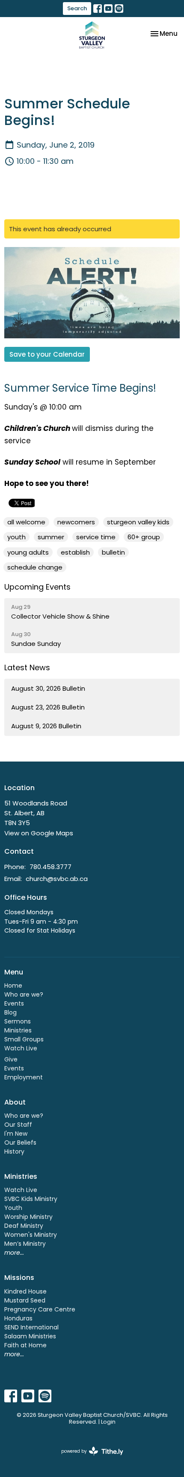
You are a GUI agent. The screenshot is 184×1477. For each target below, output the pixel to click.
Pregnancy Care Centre (39, 1309)
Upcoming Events (37, 586)
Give (11, 1059)
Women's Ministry (30, 1234)
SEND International (31, 1327)
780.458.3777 (50, 866)
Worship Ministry (28, 1216)
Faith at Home (25, 1345)
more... (14, 1252)
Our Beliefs (20, 1142)
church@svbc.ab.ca (57, 878)
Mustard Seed (24, 1300)
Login (108, 1422)
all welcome (26, 522)
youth (16, 536)
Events (14, 1003)
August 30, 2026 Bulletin (48, 688)
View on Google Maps (38, 833)
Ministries (18, 1030)
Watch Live (20, 1048)
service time (96, 536)
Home (13, 985)
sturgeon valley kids (138, 522)
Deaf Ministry (23, 1225)
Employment (23, 1077)
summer (51, 536)
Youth (13, 1208)
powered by (88, 1458)
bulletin (113, 552)
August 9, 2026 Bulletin (46, 725)
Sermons (17, 1021)
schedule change (34, 567)
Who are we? (23, 994)
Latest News (27, 667)
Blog (10, 1012)
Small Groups (24, 1039)
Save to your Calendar (47, 354)
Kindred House (25, 1291)
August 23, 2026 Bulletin (48, 707)
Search (77, 8)
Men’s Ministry (25, 1243)
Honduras (18, 1318)
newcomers (76, 522)
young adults (28, 552)
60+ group (144, 536)
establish (75, 552)
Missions (19, 1277)
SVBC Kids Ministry (30, 1199)
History (14, 1151)
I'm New (15, 1133)
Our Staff (18, 1124)
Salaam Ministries (30, 1336)
